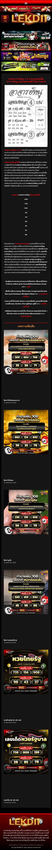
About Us (40, 845)
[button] (26, 3)
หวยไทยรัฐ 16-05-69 (12, 720)
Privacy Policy (23, 845)
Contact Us (32, 845)
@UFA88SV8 (26, 316)
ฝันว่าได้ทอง (8, 480)
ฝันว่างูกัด (7, 560)
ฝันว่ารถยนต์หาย (10, 640)
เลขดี (28, 287)
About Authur (13, 845)
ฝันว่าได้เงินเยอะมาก (12, 400)
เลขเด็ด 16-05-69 (11, 800)
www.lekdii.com (36, 847)
